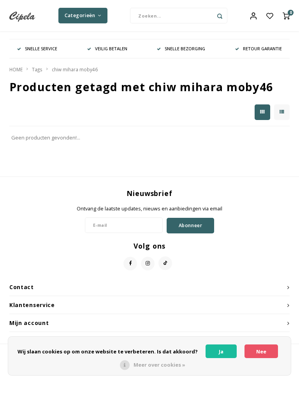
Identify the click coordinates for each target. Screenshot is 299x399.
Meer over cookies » (159, 364)
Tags (37, 69)
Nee (261, 351)
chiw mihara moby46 (75, 69)
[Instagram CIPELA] (148, 263)
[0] (286, 15)
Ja (221, 351)
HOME (16, 69)
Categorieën (80, 15)
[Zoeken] (219, 15)
